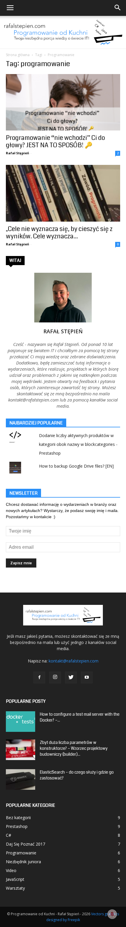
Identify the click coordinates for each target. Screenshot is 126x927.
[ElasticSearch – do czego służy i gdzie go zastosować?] (20, 779)
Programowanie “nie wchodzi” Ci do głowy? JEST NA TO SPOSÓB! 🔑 (55, 141)
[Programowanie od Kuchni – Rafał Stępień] (63, 32)
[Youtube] (87, 677)
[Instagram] (55, 677)
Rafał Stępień (17, 153)
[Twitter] (71, 677)
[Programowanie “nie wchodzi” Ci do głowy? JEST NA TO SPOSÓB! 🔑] (63, 102)
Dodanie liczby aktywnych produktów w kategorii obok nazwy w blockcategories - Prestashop (78, 444)
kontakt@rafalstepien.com (73, 661)
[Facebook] (39, 677)
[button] (118, 8)
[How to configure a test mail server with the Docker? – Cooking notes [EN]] (20, 721)
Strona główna (18, 54)
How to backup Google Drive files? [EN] (76, 466)
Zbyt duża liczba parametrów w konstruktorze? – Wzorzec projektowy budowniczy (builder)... (74, 748)
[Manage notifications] (112, 914)
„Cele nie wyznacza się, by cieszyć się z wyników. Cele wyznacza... (59, 233)
